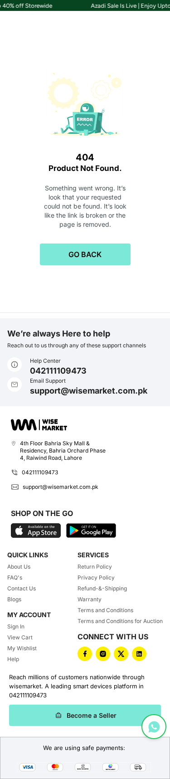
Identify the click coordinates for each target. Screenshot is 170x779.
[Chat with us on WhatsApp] (153, 726)
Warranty (90, 599)
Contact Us (21, 588)
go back (85, 254)
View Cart (20, 637)
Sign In (15, 626)
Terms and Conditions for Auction (120, 621)
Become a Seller (92, 715)
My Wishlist (22, 648)
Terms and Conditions (105, 610)
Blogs (14, 599)
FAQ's (14, 577)
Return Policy (95, 566)
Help (13, 659)
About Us (18, 566)
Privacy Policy (96, 577)
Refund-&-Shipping (102, 588)
